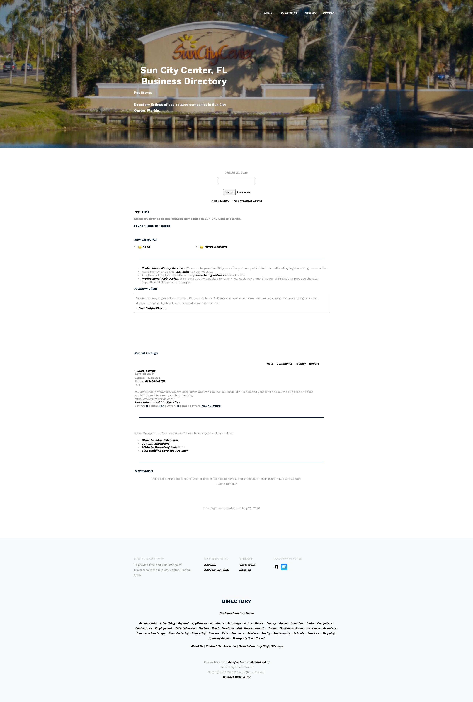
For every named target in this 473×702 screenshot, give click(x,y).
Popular (329, 12)
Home (268, 12)
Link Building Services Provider (165, 450)
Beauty (271, 623)
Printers (252, 633)
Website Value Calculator (160, 440)
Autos (248, 623)
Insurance (313, 628)
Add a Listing (220, 200)
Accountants (147, 623)
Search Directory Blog (253, 646)
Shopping (328, 633)
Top (136, 211)
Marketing (198, 633)
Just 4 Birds (146, 371)
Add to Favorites (168, 402)
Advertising (288, 12)
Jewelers (329, 628)
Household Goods (291, 628)
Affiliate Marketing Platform (162, 447)
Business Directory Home (237, 613)
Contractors (143, 628)
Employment (163, 628)
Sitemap (276, 646)
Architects (217, 623)
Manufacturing (178, 633)
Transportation (242, 638)
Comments (284, 363)
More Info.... (143, 402)
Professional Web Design (160, 278)
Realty (265, 633)
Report (314, 363)
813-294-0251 (155, 381)
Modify (300, 363)
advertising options (209, 275)
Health (259, 628)
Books (283, 623)
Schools (298, 633)
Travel (260, 638)
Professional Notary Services (163, 268)
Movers (214, 633)
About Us (197, 646)
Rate (270, 363)
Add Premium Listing (248, 200)
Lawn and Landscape (151, 633)
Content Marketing (155, 443)
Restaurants (281, 633)
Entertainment (185, 628)
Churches (296, 623)
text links (182, 271)
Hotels (271, 628)
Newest (311, 12)
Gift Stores (244, 628)
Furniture (227, 628)
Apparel (183, 623)
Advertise (229, 646)
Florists (203, 628)
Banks (259, 623)
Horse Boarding (216, 246)
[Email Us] (284, 566)
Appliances (199, 623)
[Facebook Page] (276, 566)
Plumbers (237, 633)
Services (313, 633)
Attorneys (234, 623)
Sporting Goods (219, 638)
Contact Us (213, 646)
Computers (324, 623)
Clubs (310, 623)
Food (146, 246)
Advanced (243, 192)
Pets (225, 633)
